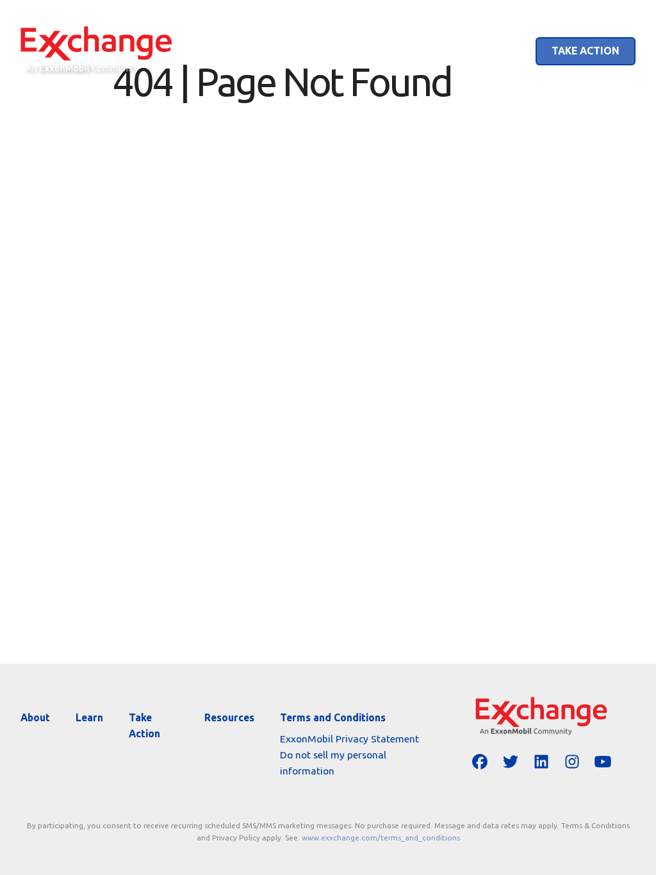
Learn (492, 50)
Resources (229, 717)
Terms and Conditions (333, 717)
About (426, 50)
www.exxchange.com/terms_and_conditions (381, 837)
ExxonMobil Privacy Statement (349, 738)
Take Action (585, 50)
